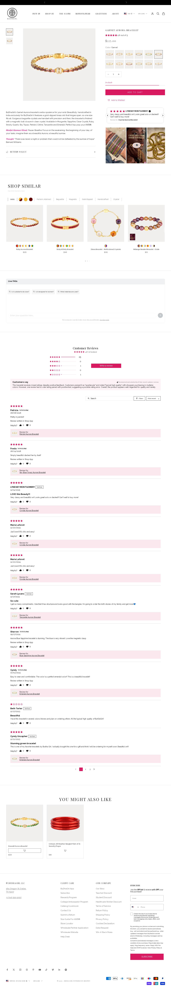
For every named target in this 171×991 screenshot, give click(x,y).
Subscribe (65, 893)
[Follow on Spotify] (66, 969)
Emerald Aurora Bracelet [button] (30, 694)
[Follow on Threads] (27, 969)
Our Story (100, 889)
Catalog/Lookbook (69, 906)
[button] (111, 35)
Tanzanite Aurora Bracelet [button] (30, 617)
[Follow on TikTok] (46, 969)
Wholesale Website (69, 932)
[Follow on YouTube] (40, 969)
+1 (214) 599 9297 (14, 897)
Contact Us (66, 910)
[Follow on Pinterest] (33, 969)
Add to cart (135, 92)
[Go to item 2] (9, 40)
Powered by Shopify (81, 981)
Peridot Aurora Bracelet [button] (29, 434)
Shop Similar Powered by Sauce (16, 191)
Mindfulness (83, 13)
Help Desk (65, 937)
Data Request (102, 928)
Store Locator (67, 923)
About (115, 13)
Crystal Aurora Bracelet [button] (29, 511)
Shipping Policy (103, 915)
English (141, 14)
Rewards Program (69, 897)
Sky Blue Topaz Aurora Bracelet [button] (33, 472)
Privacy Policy (102, 919)
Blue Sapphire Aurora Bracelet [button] (32, 656)
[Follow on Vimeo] (53, 969)
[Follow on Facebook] (7, 969)
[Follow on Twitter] (14, 969)
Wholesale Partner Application (74, 928)
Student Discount (104, 897)
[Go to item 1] (9, 31)
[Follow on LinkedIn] (59, 969)
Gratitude (101, 13)
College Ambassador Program (74, 902)
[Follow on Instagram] (20, 969)
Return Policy (102, 910)
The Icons (65, 13)
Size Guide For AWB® (70, 919)
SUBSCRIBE (147, 957)
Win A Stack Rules (104, 932)
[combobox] (134, 907)
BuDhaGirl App (67, 889)
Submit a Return (68, 915)
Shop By (49, 13)
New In (36, 13)
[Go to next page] (95, 769)
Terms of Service (103, 906)
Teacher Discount (104, 893)
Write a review (106, 365)
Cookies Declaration (105, 923)
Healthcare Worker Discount (108, 902)
